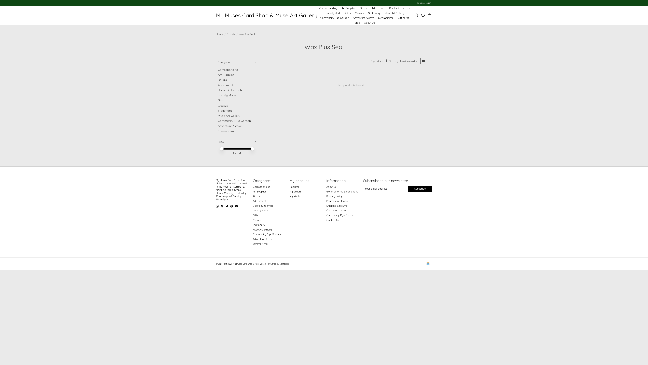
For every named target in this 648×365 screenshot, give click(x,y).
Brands (231, 34)
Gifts (348, 13)
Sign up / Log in (424, 3)
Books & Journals (399, 8)
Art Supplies (349, 8)
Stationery (374, 13)
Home (219, 34)
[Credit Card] (428, 263)
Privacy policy (334, 196)
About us (331, 186)
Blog (357, 22)
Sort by (393, 61)
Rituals (363, 8)
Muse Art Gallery (394, 13)
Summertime (386, 17)
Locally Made (333, 13)
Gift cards (403, 17)
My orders (295, 191)
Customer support (337, 210)
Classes (359, 13)
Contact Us (332, 220)
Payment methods (337, 201)
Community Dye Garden (334, 17)
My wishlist (295, 196)
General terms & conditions (342, 191)
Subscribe (420, 188)
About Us (369, 22)
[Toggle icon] (416, 15)
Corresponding (328, 8)
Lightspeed (284, 264)
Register (294, 186)
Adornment (378, 8)
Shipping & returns (336, 205)
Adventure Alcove (363, 17)
